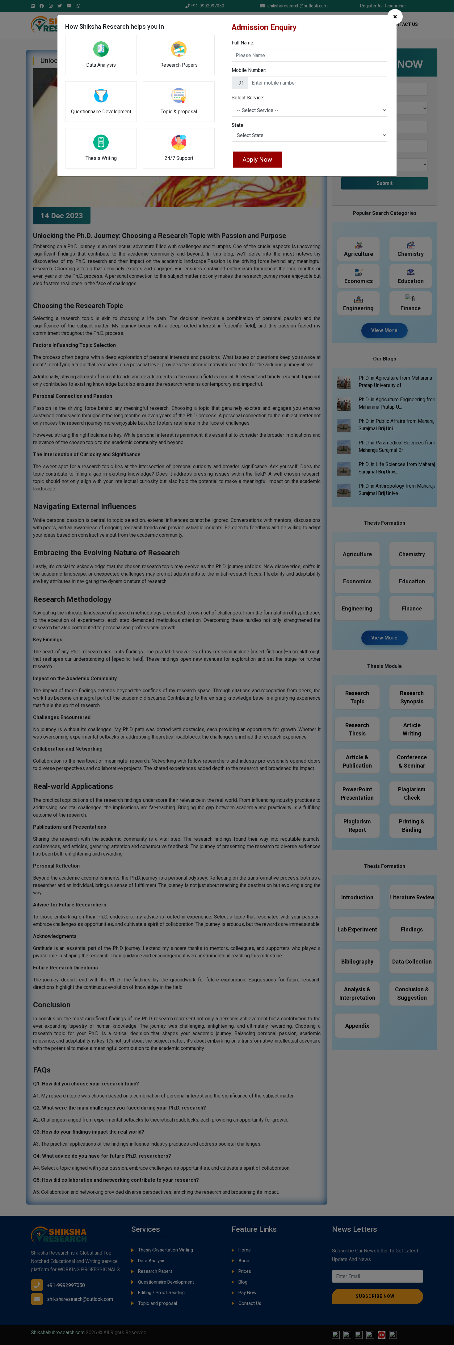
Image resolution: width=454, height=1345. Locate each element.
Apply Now (257, 159)
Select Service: (248, 98)
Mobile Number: (249, 70)
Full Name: (243, 43)
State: (238, 125)
